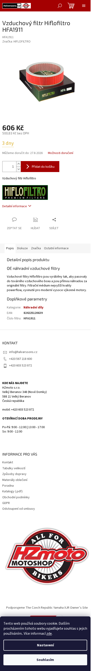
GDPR (6, 503)
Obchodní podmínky (16, 497)
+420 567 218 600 (20, 359)
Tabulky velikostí (13, 468)
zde (49, 633)
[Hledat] (59, 5)
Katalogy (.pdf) (12, 491)
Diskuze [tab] (22, 248)
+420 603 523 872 (20, 365)
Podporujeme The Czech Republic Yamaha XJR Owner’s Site (47, 607)
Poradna (8, 485)
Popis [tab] (10, 248)
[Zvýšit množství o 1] (18, 164)
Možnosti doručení (60, 153)
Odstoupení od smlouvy (18, 509)
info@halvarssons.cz (23, 352)
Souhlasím (45, 659)
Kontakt (7, 462)
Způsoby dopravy (14, 474)
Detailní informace (14, 206)
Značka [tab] (36, 248)
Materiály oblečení (14, 480)
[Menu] (83, 5)
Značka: (16, 41)
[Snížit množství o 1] (18, 169)
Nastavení (45, 645)
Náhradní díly (33, 307)
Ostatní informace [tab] (56, 248)
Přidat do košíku (43, 166)
